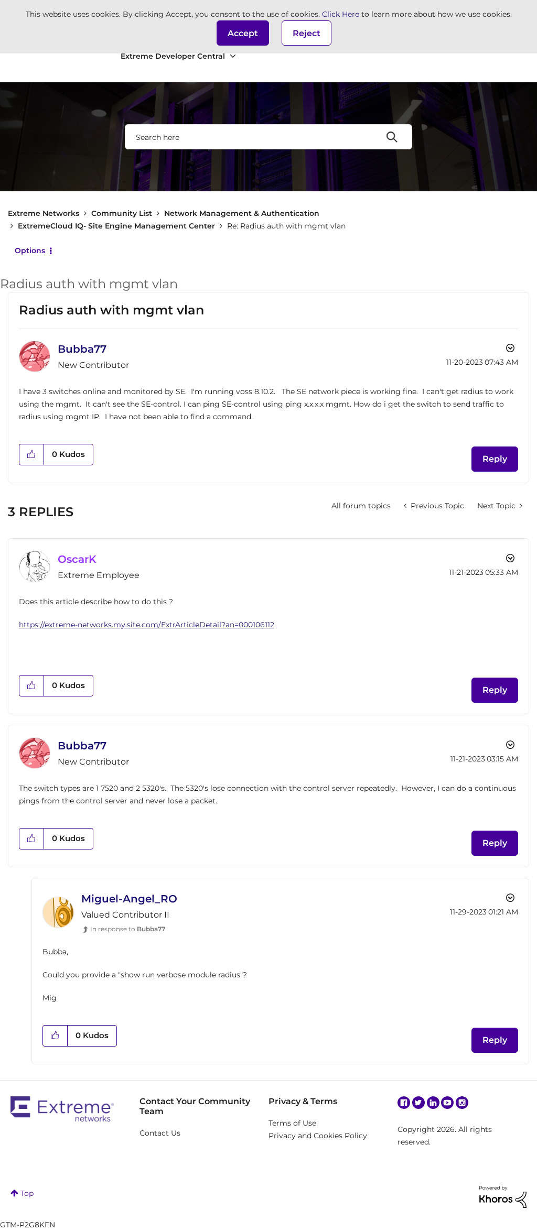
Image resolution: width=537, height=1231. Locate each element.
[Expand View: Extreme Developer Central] (233, 56)
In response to (127, 929)
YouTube (447, 1102)
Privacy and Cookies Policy (317, 1135)
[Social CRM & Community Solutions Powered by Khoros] (503, 1196)
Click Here (340, 14)
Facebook (404, 1102)
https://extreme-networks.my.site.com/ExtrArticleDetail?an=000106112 (146, 624)
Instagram (462, 1102)
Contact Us (159, 1133)
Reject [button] (306, 33)
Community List (121, 213)
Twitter (418, 1102)
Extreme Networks (43, 213)
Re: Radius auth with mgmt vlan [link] (286, 226)
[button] (243, 33)
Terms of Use (292, 1123)
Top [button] (27, 1193)
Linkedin (433, 1102)
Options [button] (30, 250)
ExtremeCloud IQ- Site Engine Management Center (116, 226)
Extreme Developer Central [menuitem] (173, 56)
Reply (494, 459)
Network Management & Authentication (241, 213)
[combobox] (268, 136)
